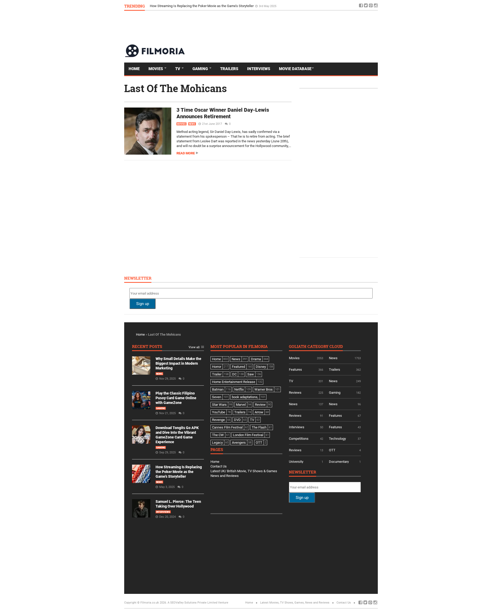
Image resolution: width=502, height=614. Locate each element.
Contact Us (218, 466)
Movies (156, 68)
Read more (185, 153)
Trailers (229, 68)
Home (134, 68)
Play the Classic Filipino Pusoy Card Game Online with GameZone (176, 398)
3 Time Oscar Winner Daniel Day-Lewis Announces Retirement (222, 113)
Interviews (258, 68)
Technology (337, 438)
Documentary (339, 461)
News (192, 124)
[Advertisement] (282, 27)
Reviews (295, 392)
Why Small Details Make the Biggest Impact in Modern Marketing (178, 363)
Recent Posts (147, 347)
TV (178, 68)
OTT (332, 450)
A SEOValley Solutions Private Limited (192, 602)
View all (194, 347)
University (296, 461)
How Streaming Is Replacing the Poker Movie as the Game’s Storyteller (202, 6)
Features (295, 369)
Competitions (299, 438)
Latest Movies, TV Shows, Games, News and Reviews (294, 602)
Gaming (200, 68)
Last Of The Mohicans (175, 88)
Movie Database (295, 68)
